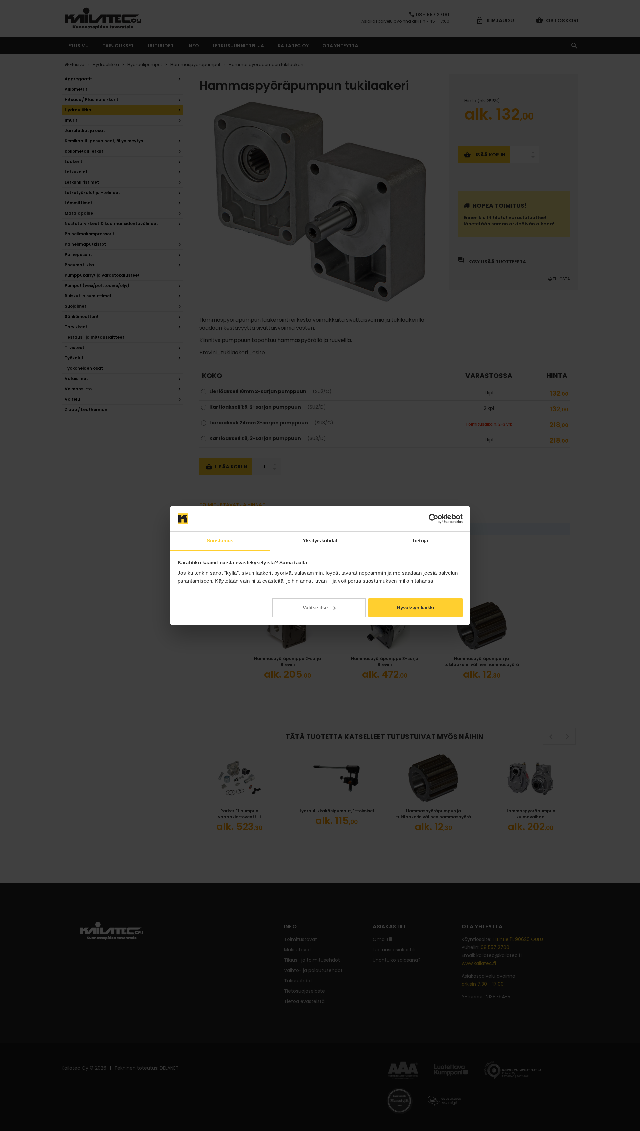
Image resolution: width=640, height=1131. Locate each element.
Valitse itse (315, 607)
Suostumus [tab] (220, 540)
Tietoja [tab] (420, 540)
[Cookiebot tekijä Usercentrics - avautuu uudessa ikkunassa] (433, 519)
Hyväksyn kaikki (415, 607)
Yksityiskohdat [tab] (320, 540)
